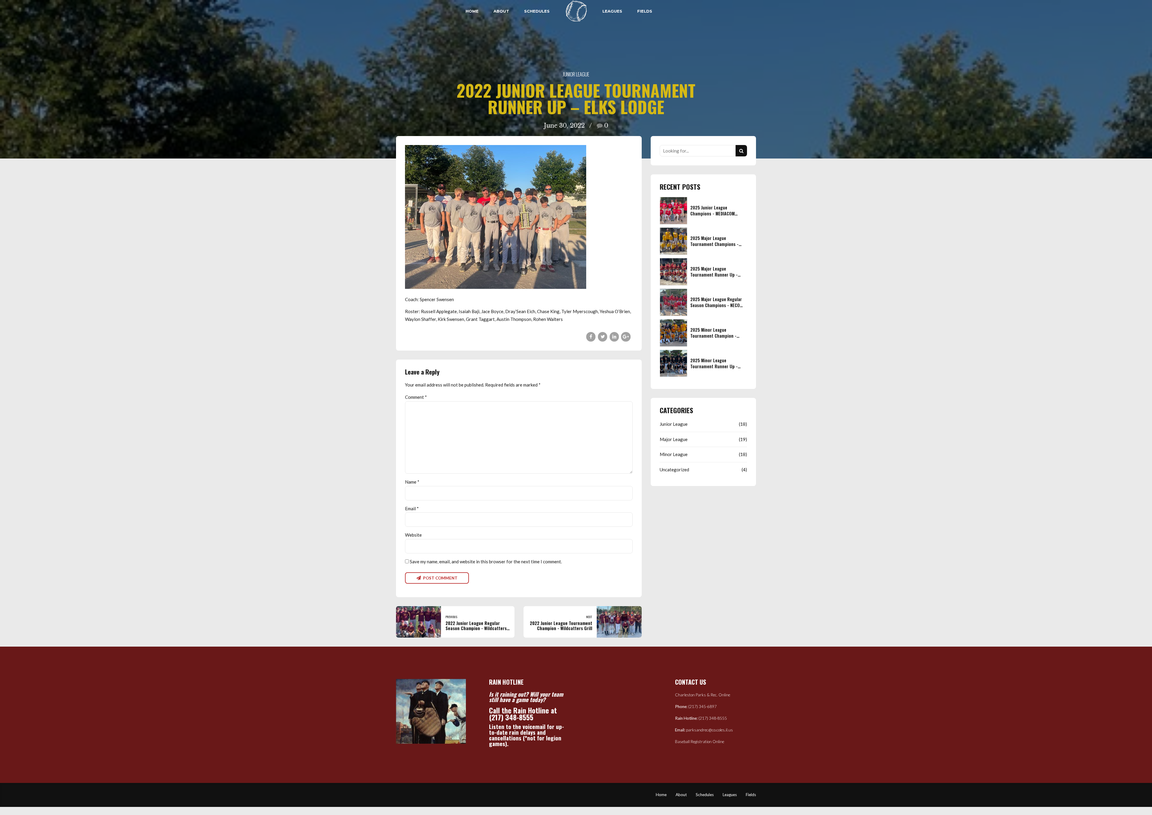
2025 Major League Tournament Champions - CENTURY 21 (714, 244)
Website (413, 535)
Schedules (537, 11)
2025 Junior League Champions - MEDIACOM (712, 210)
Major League (674, 439)
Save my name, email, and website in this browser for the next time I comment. (486, 561)
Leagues (612, 11)
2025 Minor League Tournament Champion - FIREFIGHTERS (713, 336)
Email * (412, 508)
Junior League (576, 74)
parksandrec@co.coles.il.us (709, 730)
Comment (416, 397)
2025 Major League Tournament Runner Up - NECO (714, 274)
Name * (412, 482)
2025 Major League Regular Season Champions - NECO (716, 302)
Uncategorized (674, 469)
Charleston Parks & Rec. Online (702, 694)
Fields (644, 11)
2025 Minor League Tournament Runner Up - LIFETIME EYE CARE (714, 366)
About (501, 11)
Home (472, 11)
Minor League (674, 454)
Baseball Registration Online (699, 741)
